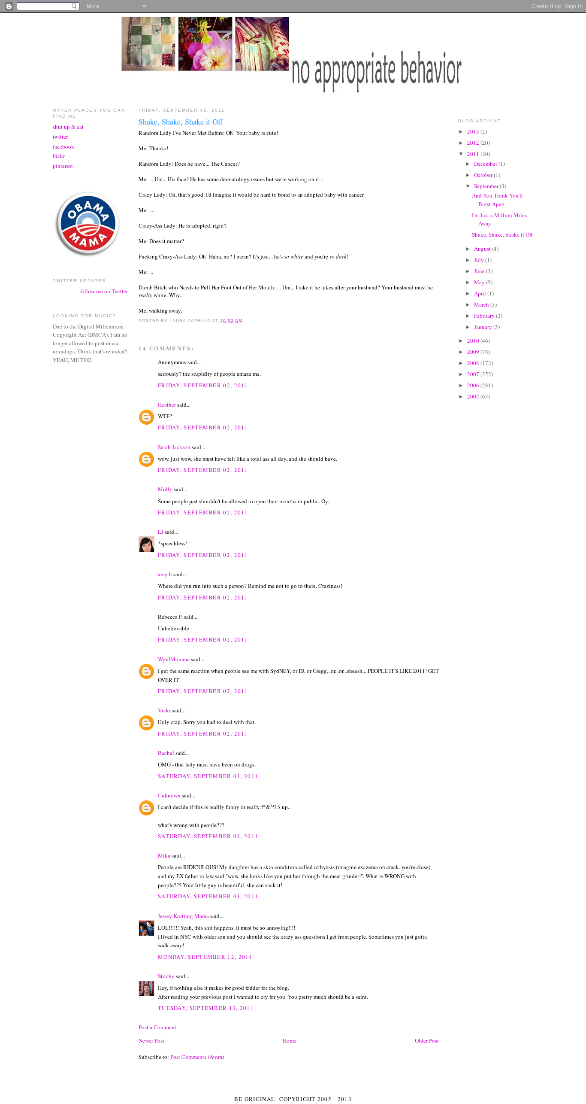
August (483, 248)
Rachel (166, 753)
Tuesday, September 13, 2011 (206, 1008)
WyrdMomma (174, 659)
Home (289, 1040)
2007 (473, 374)
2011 (473, 154)
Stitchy (166, 976)
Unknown (169, 795)
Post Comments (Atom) (197, 1057)
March (482, 304)
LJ (160, 531)
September (487, 186)
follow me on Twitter (104, 291)
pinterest (63, 166)
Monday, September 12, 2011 (205, 957)
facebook (63, 146)
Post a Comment (157, 1027)
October (484, 175)
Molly (165, 489)
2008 (473, 363)
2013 (473, 131)
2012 (473, 142)
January (483, 327)
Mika (164, 855)
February (485, 315)
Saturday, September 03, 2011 (208, 776)
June (480, 271)
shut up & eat (68, 127)
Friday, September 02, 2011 (203, 385)
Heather (167, 404)
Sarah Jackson (174, 447)
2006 (473, 385)
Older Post (427, 1040)
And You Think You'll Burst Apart (497, 200)
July (479, 260)
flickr (59, 156)
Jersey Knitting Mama (183, 916)
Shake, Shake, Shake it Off (502, 234)
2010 (473, 340)
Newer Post (151, 1040)
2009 (473, 352)
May (480, 282)
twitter (60, 136)
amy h (165, 574)
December (486, 163)
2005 (473, 396)
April (480, 293)
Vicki (164, 710)
